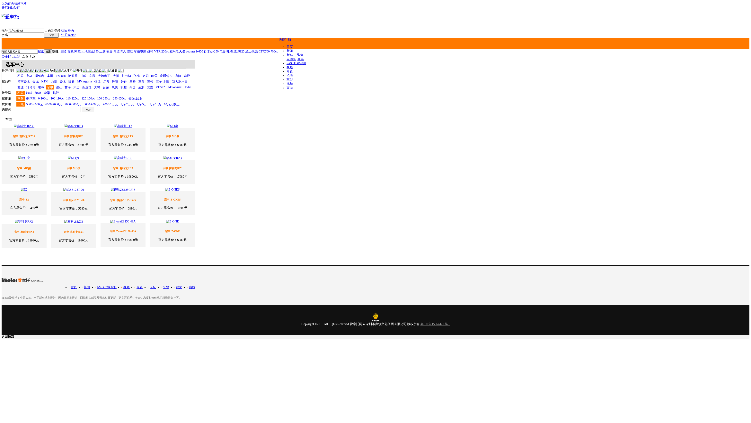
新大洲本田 (180, 81)
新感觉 (87, 87)
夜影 (109, 51)
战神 (150, 51)
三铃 (150, 81)
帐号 (5, 30)
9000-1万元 (110, 104)
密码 (5, 35)
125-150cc (88, 98)
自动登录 (54, 30)
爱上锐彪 (251, 51)
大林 (97, 87)
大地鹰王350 (90, 51)
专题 (290, 71)
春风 (92, 76)
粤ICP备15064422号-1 (435, 324)
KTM (44, 81)
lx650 (199, 51)
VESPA (161, 87)
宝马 (29, 76)
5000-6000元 (34, 104)
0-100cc (43, 98)
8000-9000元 (92, 104)
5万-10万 (155, 104)
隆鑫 (71, 81)
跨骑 (29, 93)
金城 (35, 81)
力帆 (54, 81)
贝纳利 (39, 76)
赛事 (300, 59)
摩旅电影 (140, 51)
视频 (290, 67)
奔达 (132, 87)
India (188, 87)
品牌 (300, 55)
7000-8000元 (73, 104)
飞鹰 (137, 76)
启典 (106, 81)
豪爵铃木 (166, 76)
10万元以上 (172, 104)
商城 (290, 87)
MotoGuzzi (175, 87)
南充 (77, 51)
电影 (222, 51)
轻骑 (115, 81)
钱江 (97, 81)
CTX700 (264, 51)
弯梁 (47, 93)
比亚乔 (73, 76)
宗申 (50, 87)
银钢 (41, 87)
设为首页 (8, 3)
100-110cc (57, 98)
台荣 (106, 87)
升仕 (124, 81)
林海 (68, 87)
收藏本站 (20, 3)
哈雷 (154, 76)
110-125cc (72, 98)
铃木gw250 (211, 51)
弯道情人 (119, 51)
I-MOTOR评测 (296, 63)
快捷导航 (285, 39)
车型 (290, 79)
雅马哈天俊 (177, 51)
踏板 (38, 93)
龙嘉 (150, 87)
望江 (130, 51)
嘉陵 (63, 51)
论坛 (290, 75)
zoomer (190, 51)
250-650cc (119, 98)
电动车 (291, 59)
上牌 (102, 51)
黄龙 (70, 51)
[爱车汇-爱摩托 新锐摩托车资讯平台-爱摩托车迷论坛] (10, 16)
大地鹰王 (104, 76)
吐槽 (229, 51)
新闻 (290, 50)
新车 (290, 55)
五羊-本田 (162, 81)
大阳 (116, 76)
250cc (165, 51)
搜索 (41, 51)
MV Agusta (84, 81)
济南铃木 (23, 81)
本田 (50, 76)
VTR (157, 51)
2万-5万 (142, 104)
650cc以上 (135, 98)
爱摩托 (6, 57)
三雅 (132, 81)
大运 (76, 87)
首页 (290, 46)
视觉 (290, 83)
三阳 (141, 81)
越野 (56, 93)
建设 (187, 76)
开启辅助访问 (11, 7)
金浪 (141, 87)
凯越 (123, 87)
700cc (274, 51)
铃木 (63, 81)
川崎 (83, 76)
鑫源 (20, 87)
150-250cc (103, 98)
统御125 (239, 51)
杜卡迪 (126, 76)
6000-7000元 (53, 104)
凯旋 (115, 87)
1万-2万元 (127, 104)
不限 (20, 76)
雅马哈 (31, 87)
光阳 (145, 76)
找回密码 (67, 30)
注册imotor (68, 35)
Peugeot (61, 75)
